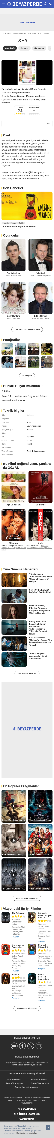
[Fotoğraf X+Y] (7, 349)
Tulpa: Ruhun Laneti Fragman (40, 820)
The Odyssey (18, 913)
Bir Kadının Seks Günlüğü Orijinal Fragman (14, 855)
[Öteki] (40, 525)
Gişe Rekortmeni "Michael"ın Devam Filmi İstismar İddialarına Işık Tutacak (40, 641)
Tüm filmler (32, 33)
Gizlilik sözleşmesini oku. (26, 1133)
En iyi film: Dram (19, 548)
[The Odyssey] (6, 917)
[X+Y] (27, 72)
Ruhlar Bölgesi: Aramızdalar (43, 976)
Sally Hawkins (13, 316)
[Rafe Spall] (40, 255)
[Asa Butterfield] (14, 255)
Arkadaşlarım (34, 107)
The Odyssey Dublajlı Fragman (14, 889)
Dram (34, 89)
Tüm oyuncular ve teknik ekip (27, 329)
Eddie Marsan (40, 316)
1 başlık (30, 430)
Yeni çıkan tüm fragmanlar (27, 898)
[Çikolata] (14, 525)
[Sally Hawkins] (14, 298)
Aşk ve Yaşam (13, 504)
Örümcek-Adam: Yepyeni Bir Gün (45, 915)
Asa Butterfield (20, 99)
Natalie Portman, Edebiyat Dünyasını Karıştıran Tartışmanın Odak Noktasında (39, 609)
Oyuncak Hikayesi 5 (43, 946)
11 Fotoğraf (27, 376)
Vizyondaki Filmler (19, 33)
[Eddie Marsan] (40, 298)
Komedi (42, 89)
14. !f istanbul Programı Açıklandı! (19, 226)
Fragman (15, 937)
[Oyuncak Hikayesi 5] (32, 949)
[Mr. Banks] (40, 487)
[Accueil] (24, 4)
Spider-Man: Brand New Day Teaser (14, 820)
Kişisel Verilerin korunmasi (26, 1100)
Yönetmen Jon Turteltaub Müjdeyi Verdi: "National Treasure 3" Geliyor (40, 577)
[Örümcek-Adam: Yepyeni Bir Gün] (32, 917)
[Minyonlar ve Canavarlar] (6, 949)
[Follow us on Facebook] (23, 1046)
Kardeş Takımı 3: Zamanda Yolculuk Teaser (40, 855)
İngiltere (30, 415)
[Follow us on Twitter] (31, 1046)
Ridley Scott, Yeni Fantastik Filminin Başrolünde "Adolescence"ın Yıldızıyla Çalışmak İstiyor (38, 627)
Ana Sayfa (6, 33)
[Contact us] (39, 1046)
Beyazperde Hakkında (13, 1097)
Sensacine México (24, 1087)
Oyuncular (11, 235)
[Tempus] (6, 978)
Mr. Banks (41, 504)
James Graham (17, 96)
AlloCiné (11, 1079)
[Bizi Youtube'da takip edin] (14, 1046)
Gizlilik (42, 1100)
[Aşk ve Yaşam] (14, 487)
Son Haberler (13, 188)
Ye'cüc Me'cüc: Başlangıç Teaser (40, 889)
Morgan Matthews (21, 92)
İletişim (27, 1097)
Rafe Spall (34, 99)
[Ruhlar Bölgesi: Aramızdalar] (32, 978)
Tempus (15, 974)
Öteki (40, 543)
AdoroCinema (37, 1083)
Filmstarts (35, 1079)
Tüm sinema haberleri (27, 673)
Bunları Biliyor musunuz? (22, 386)
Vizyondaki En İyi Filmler (27, 1008)
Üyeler (20, 107)
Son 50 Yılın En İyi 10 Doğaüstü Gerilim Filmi (40, 591)
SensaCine (10, 1083)
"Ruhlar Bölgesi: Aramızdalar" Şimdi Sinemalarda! (38, 656)
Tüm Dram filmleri (44, 33)
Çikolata (13, 543)
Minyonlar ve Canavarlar (18, 946)
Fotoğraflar (11, 340)
